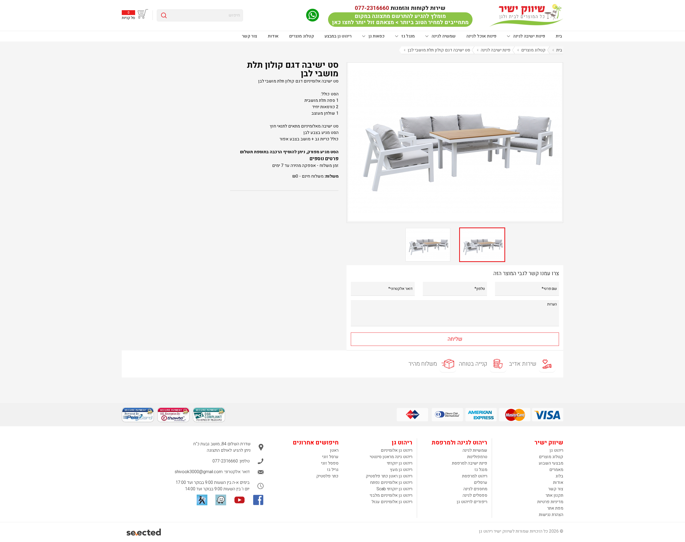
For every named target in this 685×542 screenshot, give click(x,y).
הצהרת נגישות (551, 514)
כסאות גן (376, 36)
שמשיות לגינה (475, 450)
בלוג (559, 476)
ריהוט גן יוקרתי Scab (394, 489)
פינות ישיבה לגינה (528, 36)
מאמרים (556, 469)
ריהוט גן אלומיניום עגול (392, 502)
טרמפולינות (477, 457)
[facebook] (258, 500)
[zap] (202, 500)
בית (559, 36)
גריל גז (332, 469)
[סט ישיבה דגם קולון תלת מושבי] (455, 142)
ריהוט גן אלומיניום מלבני (391, 495)
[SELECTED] (144, 532)
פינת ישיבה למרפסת (469, 463)
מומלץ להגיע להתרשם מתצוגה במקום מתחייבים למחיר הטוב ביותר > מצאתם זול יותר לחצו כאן (400, 19)
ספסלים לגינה (475, 495)
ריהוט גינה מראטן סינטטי (391, 457)
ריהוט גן (556, 450)
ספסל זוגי (329, 463)
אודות (273, 36)
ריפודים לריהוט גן (472, 502)
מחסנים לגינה (475, 489)
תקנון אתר (554, 495)
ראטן (334, 450)
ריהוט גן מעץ (401, 469)
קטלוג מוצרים (301, 36)
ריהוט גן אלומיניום (396, 450)
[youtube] (239, 500)
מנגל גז (407, 36)
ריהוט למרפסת (474, 476)
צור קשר (249, 36)
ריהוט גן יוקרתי (399, 463)
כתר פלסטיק (327, 476)
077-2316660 (372, 8)
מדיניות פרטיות (550, 502)
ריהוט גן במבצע (338, 36)
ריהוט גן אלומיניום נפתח (391, 482)
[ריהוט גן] (526, 15)
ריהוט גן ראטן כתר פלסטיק (389, 476)
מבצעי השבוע (551, 463)
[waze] (220, 500)
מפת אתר (555, 508)
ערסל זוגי (330, 457)
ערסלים (480, 482)
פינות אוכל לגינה (481, 36)
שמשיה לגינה (443, 36)
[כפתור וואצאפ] (312, 15)
